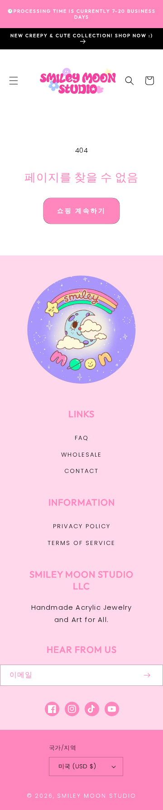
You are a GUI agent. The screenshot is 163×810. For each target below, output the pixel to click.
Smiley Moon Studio (96, 795)
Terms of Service (81, 543)
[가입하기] (147, 675)
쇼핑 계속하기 (81, 210)
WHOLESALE (81, 454)
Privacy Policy (81, 526)
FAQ (82, 438)
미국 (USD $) (77, 766)
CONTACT (81, 471)
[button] (14, 81)
